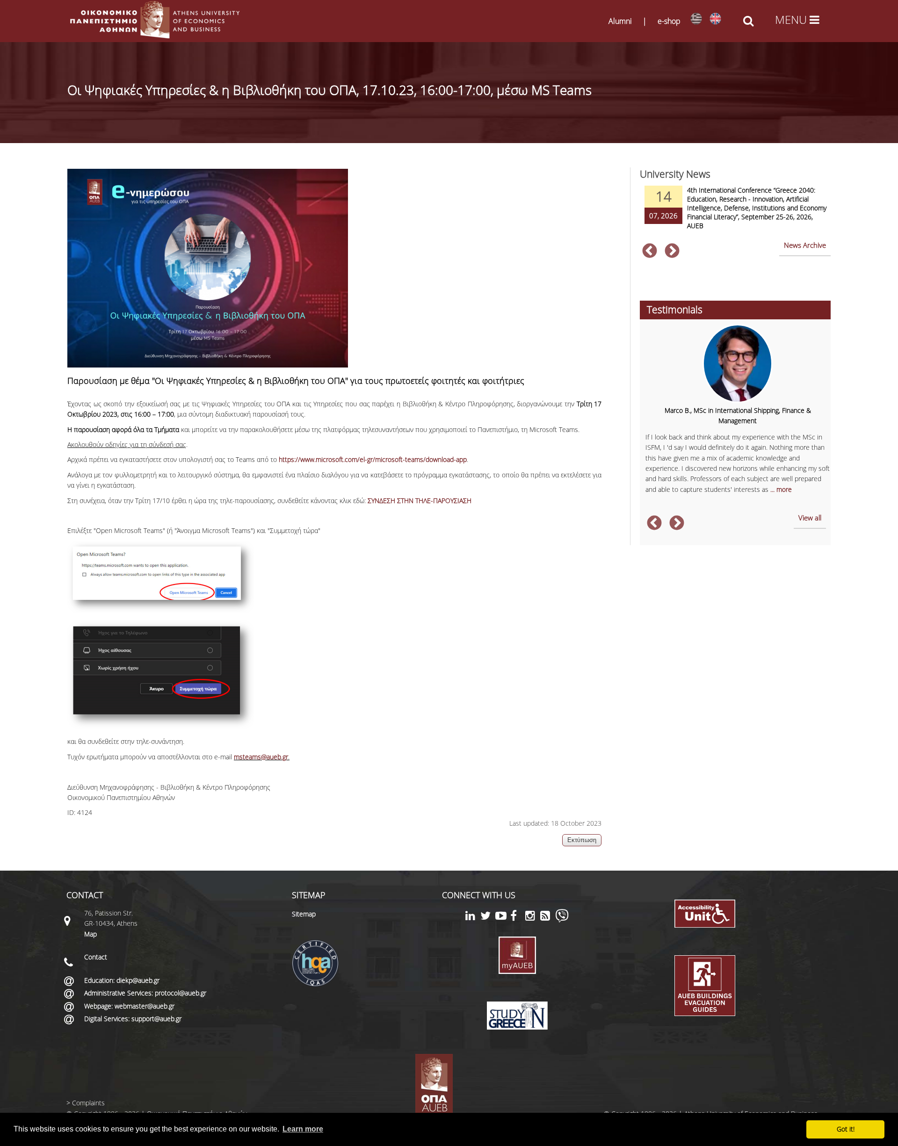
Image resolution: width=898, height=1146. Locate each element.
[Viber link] (562, 919)
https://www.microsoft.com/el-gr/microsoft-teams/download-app (373, 459)
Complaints (88, 1102)
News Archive (805, 245)
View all (809, 517)
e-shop (669, 21)
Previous (649, 251)
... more (781, 489)
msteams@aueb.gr (261, 756)
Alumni (620, 21)
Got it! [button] (846, 1128)
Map (90, 934)
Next (672, 251)
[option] (735, 214)
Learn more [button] (302, 1129)
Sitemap (304, 913)
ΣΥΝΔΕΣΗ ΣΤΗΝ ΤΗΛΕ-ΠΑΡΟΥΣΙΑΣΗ (419, 500)
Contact (95, 956)
